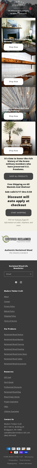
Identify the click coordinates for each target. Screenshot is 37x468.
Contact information (25, 463)
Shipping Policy (10, 316)
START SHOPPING (18, 213)
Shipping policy (12, 463)
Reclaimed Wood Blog (12, 392)
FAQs (6, 406)
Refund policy (29, 457)
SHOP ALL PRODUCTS (18, 176)
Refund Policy (9, 311)
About (6, 297)
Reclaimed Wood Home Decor (18, 145)
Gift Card (7, 377)
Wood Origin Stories (12, 397)
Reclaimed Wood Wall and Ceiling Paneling (16, 109)
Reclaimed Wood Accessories (15, 364)
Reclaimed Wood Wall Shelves (18, 76)
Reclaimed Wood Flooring (14, 344)
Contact (7, 301)
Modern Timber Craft (16, 457)
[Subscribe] (30, 274)
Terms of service (25, 460)
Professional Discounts (13, 387)
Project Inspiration (11, 402)
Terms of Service (10, 321)
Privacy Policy (9, 306)
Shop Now (13, 47)
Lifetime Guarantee (11, 411)
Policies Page (20, 220)
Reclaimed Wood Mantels (13, 339)
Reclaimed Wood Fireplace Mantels (16, 40)
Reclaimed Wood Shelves (13, 334)
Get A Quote (8, 382)
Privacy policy (13, 460)
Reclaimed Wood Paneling (14, 349)
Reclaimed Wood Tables (13, 359)
